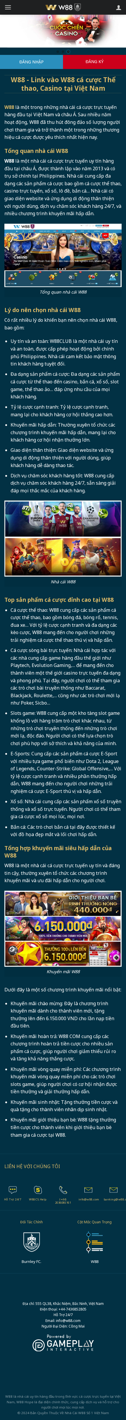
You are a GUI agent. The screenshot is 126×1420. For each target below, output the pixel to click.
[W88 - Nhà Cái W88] (63, 7)
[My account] (119, 7)
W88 (82, 1413)
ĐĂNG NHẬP (31, 62)
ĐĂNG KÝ (94, 61)
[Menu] (7, 7)
